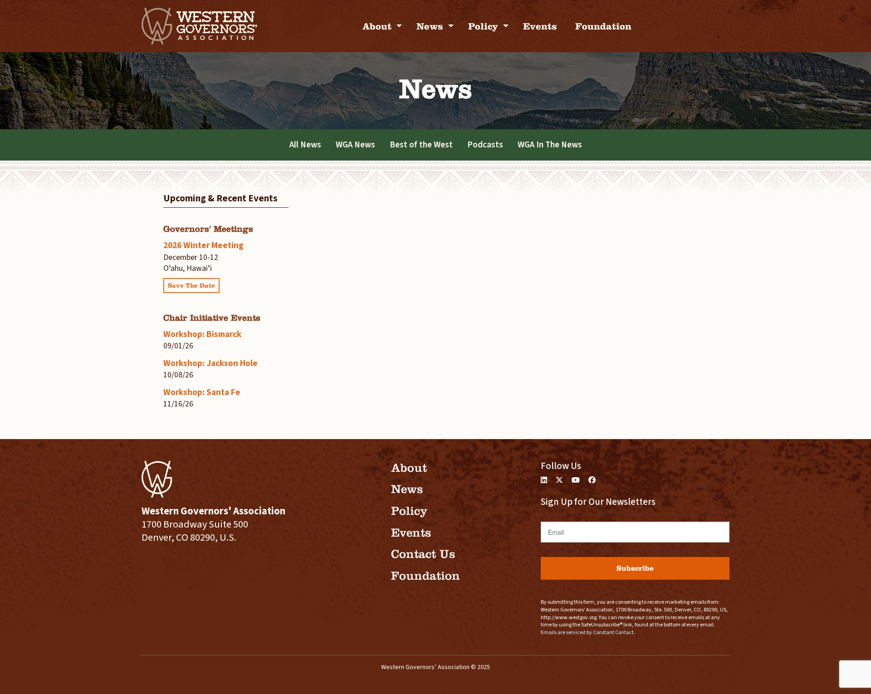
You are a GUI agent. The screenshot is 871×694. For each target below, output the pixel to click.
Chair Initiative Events (211, 318)
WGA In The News (550, 144)
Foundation (603, 26)
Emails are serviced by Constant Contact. (588, 632)
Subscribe (635, 568)
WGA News (355, 144)
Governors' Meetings (208, 229)
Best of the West (421, 144)
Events (540, 26)
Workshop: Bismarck (202, 334)
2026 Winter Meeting (203, 245)
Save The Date (191, 285)
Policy (484, 26)
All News (305, 144)
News (431, 26)
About (378, 26)
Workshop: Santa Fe (201, 392)
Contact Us (423, 554)
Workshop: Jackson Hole (210, 363)
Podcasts (485, 144)
